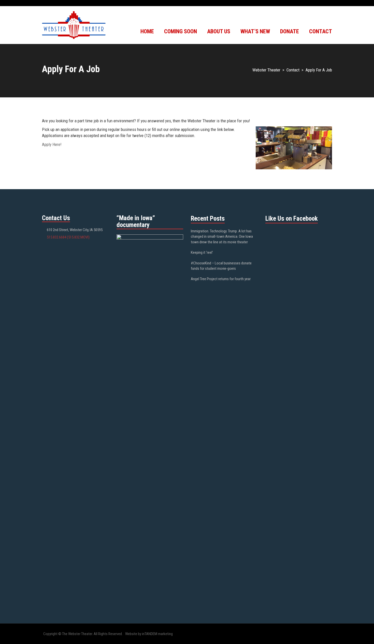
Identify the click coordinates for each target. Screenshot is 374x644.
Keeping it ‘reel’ (202, 252)
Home (147, 31)
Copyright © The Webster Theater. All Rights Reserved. (83, 634)
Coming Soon (180, 31)
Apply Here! (52, 144)
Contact (320, 31)
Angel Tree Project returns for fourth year (221, 279)
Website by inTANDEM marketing (149, 634)
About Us (218, 31)
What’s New (255, 31)
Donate (289, 31)
